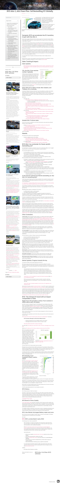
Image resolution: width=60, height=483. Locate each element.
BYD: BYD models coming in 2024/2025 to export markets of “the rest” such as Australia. (12, 93)
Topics (9, 8)
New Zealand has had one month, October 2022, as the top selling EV (33, 287)
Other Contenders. (11, 41)
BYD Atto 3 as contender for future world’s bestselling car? (12, 37)
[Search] (19, 17)
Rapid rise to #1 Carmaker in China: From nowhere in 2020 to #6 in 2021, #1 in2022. (13, 48)
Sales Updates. (10, 26)
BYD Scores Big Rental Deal (30, 126)
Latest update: (23, 13)
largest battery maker (32, 437)
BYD (23, 419)
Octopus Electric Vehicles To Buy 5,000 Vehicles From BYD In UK (35, 127)
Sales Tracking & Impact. (10, 25)
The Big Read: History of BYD (27, 398)
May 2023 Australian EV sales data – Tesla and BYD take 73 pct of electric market (39, 109)
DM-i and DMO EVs (13, 230)
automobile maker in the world (38, 434)
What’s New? (19, 8)
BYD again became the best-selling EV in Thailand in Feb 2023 (37, 115)
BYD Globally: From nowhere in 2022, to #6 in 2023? (12, 51)
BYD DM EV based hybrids (10, 250)
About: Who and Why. (48, 8)
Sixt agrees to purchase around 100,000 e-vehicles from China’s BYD (38, 125)
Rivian (38, 43)
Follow (37, 8)
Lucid (41, 43)
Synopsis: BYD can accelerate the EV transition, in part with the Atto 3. (12, 24)
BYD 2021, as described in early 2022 (13, 58)
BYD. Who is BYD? (9, 245)
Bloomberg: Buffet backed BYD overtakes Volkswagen (33, 323)
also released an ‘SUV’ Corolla (46, 217)
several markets (44, 59)
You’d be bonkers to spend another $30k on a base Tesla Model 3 (37, 161)
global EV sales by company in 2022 (36, 306)
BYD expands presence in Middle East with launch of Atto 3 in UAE (37, 99)
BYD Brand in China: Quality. (12, 54)
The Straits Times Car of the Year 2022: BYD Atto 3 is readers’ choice (37, 140)
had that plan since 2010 (30, 445)
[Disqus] (38, 468)
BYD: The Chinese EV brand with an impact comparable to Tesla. (12, 46)
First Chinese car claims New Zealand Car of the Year (34, 138)
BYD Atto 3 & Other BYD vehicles (11, 72)
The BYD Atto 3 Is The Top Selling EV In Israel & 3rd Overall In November (36, 276)
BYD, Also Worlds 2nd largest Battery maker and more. (12, 56)
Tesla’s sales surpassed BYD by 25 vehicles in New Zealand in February (37, 118)
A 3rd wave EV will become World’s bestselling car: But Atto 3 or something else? (13, 39)
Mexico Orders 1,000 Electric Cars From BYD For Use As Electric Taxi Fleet (36, 130)
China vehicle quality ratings (27, 402)
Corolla (29, 162)
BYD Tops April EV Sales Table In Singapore (33, 108)
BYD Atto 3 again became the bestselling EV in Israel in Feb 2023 (36, 116)
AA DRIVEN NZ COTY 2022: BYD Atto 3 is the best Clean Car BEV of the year (35, 294)
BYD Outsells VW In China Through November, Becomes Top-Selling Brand (34, 316)
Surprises (29, 8)
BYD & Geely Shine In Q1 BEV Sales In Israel (34, 117)
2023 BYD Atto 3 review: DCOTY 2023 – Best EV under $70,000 (36, 142)
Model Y (33, 162)
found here (34, 84)
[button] (58, 481)
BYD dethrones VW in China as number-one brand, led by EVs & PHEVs (38, 328)
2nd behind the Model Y (37, 286)
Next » (16, 270)
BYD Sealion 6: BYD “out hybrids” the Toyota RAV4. (12, 175)
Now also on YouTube (30, 6)
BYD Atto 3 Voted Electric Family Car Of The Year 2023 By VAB (36, 139)
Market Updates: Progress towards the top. (12, 43)
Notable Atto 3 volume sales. (12, 33)
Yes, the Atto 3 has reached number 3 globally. (12, 28)
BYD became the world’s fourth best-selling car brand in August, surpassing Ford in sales (39, 65)
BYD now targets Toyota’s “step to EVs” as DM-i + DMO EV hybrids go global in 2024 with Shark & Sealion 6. (12, 208)
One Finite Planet (30, 3)
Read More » (7, 118)
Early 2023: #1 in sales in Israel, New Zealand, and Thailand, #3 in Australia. (12, 31)
